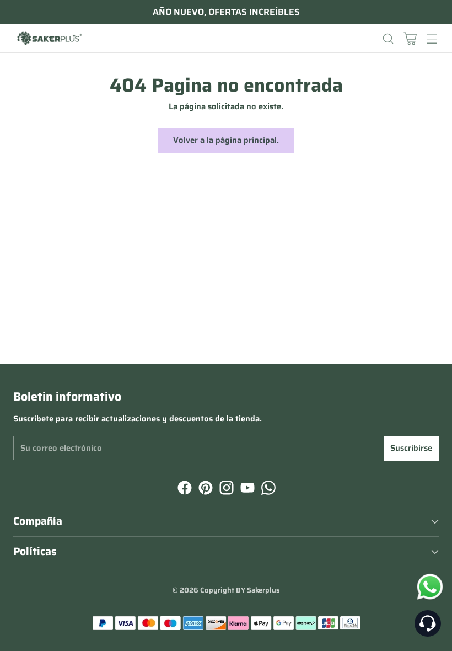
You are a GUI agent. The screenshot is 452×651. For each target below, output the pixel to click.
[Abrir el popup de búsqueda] (387, 38)
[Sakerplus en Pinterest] (204, 489)
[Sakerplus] (49, 38)
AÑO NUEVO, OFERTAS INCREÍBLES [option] (226, 12)
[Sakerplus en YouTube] (246, 489)
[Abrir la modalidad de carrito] (410, 38)
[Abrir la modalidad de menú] (432, 38)
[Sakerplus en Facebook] (183, 489)
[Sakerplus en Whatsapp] (267, 489)
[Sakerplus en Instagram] (225, 489)
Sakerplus (263, 590)
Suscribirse (411, 448)
